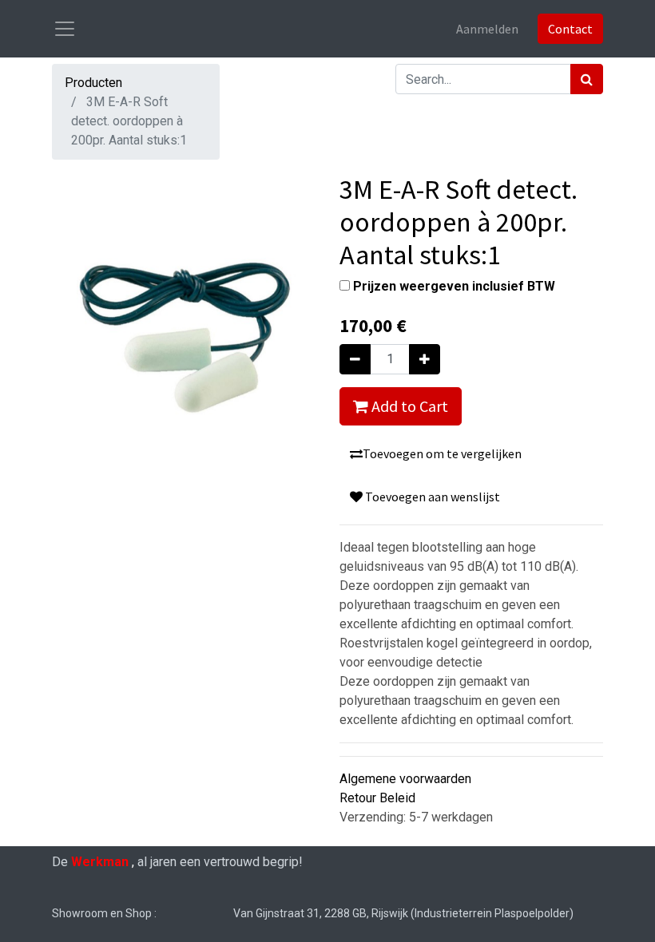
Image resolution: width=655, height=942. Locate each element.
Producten (93, 82)
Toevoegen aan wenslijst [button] (431, 497)
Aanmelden (487, 29)
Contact (570, 29)
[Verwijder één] (355, 359)
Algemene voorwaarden (405, 778)
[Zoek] (586, 79)
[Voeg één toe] (424, 359)
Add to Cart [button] (408, 406)
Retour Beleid (377, 797)
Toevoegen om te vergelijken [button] (442, 453)
